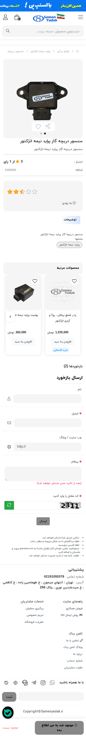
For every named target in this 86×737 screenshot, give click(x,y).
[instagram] (43, 683)
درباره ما (78, 654)
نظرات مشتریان (73, 668)
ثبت (9, 696)
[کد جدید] (9, 505)
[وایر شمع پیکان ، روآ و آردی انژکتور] (62, 292)
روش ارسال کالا (70, 615)
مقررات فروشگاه (34, 622)
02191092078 (54, 577)
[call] (24, 683)
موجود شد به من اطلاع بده (58, 727)
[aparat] (15, 683)
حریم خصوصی (35, 615)
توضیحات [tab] (70, 220)
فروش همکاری (74, 608)
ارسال (43, 521)
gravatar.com (26, 548)
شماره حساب (75, 661)
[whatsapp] (52, 683)
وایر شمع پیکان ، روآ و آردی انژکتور (62, 318)
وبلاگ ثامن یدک (73, 647)
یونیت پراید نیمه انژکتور (23, 315)
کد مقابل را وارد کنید (65, 496)
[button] (75, 317)
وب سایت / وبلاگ (70, 438)
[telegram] (34, 683)
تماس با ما (73, 640)
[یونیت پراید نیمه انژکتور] (23, 292)
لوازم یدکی (63, 51)
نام (79, 389)
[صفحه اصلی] (77, 51)
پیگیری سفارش (35, 608)
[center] (8, 31)
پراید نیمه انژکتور (40, 51)
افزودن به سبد (62, 342)
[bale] (6, 683)
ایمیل (75, 414)
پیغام (74, 462)
